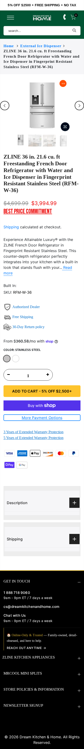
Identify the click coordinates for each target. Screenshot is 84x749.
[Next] (79, 105)
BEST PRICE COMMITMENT (28, 211)
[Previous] (4, 105)
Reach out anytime (24, 648)
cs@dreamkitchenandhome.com (31, 606)
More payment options (42, 417)
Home (9, 46)
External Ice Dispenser (40, 46)
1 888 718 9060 (17, 592)
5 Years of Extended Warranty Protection (33, 438)
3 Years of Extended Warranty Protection (33, 432)
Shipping (11, 227)
